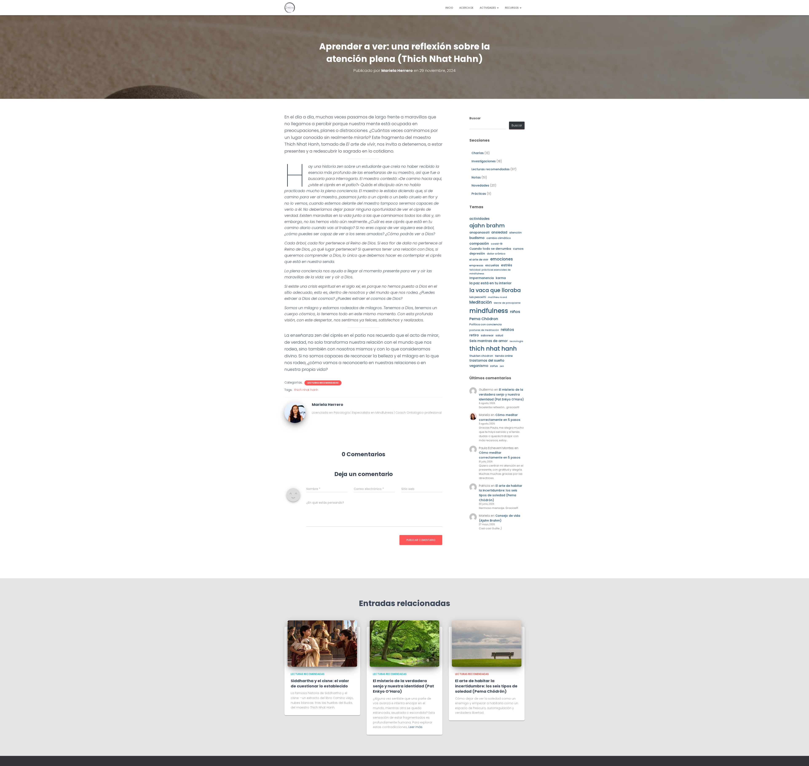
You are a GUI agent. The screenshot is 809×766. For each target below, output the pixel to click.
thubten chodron (481, 356)
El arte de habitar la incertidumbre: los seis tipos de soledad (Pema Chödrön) (486, 686)
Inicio (449, 7)
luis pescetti (477, 297)
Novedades (480, 185)
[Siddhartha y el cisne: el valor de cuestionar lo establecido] (322, 643)
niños (515, 311)
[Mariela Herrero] (294, 412)
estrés (506, 265)
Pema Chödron (483, 318)
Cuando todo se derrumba (490, 249)
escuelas (492, 265)
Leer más (415, 727)
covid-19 (496, 243)
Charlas (477, 153)
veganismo (478, 366)
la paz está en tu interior (490, 283)
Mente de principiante (507, 303)
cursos (518, 249)
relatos (507, 329)
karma (501, 278)
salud (499, 335)
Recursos (512, 7)
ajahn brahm (487, 225)
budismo (477, 237)
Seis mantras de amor (488, 340)
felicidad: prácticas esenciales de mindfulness (490, 271)
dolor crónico (496, 253)
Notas (476, 177)
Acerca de (466, 7)
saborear (487, 335)
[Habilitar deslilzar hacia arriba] (800, 757)
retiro (474, 335)
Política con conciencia (485, 324)
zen (502, 366)
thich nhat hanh (306, 390)
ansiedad (499, 232)
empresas (476, 265)
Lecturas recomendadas (323, 382)
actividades (479, 218)
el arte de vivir (478, 259)
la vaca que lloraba (495, 290)
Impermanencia (481, 278)
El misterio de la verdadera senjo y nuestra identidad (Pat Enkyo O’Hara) (501, 394)
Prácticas (478, 194)
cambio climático (498, 238)
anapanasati (479, 232)
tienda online (504, 356)
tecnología (516, 341)
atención (515, 232)
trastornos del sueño (486, 360)
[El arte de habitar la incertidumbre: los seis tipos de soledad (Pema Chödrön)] (486, 643)
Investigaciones (483, 161)
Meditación (480, 302)
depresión (477, 253)
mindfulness (488, 310)
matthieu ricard (497, 297)
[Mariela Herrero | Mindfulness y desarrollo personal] (289, 7)
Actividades (488, 7)
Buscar (475, 118)
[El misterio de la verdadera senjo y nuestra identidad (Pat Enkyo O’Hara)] (404, 643)
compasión (479, 243)
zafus (494, 366)
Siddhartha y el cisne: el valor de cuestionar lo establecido (320, 683)
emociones (501, 259)
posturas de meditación (484, 330)
